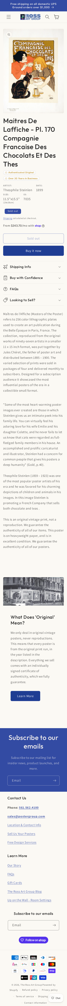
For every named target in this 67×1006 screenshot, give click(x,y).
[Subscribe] (54, 781)
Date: (39, 185)
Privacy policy (50, 989)
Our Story (14, 865)
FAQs (10, 874)
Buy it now (34, 251)
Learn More (25, 696)
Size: (6, 194)
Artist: (7, 185)
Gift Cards (14, 882)
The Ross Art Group (31, 984)
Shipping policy (46, 996)
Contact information (35, 1002)
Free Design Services (21, 842)
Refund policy (30, 989)
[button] (8, 17)
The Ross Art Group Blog (24, 891)
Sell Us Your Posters (21, 833)
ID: (25, 194)
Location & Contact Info (24, 825)
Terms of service (25, 996)
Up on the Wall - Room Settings (29, 900)
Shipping (7, 218)
